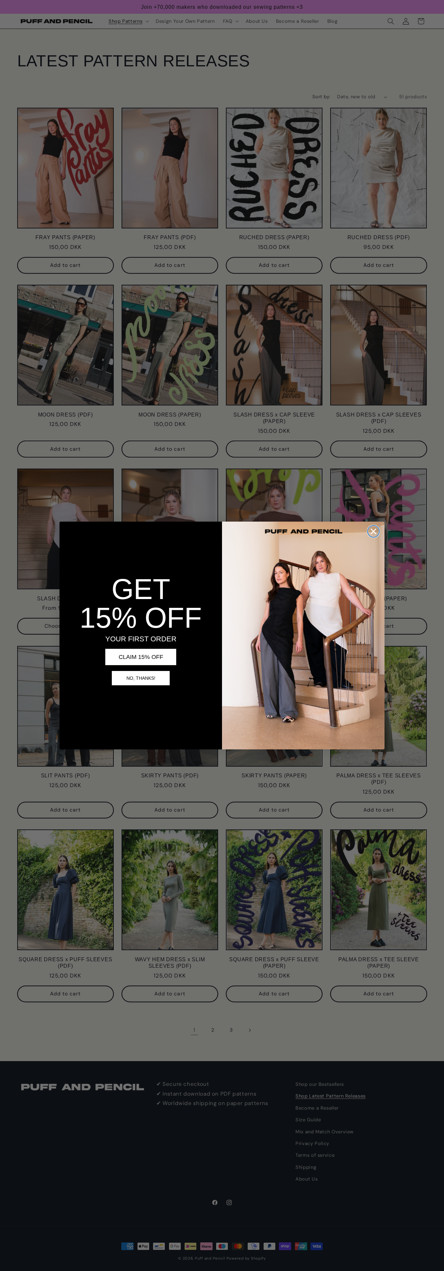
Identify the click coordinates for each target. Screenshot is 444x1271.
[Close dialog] (373, 531)
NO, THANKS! (140, 678)
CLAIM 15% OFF (141, 657)
